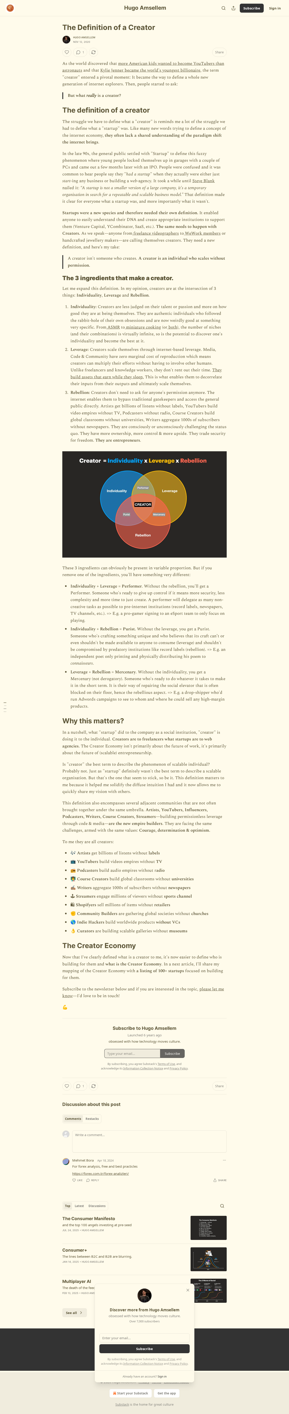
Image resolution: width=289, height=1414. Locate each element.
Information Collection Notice (143, 1364)
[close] (187, 1290)
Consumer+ (74, 1250)
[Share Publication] (233, 8)
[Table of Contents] (5, 707)
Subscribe (251, 8)
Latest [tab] (79, 1206)
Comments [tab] (73, 1119)
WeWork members (202, 233)
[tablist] (81, 1118)
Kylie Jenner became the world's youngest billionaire (150, 70)
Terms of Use (166, 1359)
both (172, 327)
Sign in (275, 8)
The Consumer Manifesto (88, 1218)
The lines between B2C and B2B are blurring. (97, 1256)
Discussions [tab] (97, 1206)
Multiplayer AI (76, 1281)
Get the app (167, 1393)
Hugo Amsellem (84, 37)
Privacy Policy (179, 1364)
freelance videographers (155, 233)
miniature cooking (143, 327)
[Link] (56, 110)
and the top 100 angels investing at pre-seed (97, 1225)
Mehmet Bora (83, 1160)
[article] (144, 1228)
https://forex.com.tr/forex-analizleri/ (100, 1173)
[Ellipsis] (224, 1160)
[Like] (66, 52)
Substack (122, 1404)
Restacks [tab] (92, 1119)
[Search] (223, 8)
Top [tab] (67, 1206)
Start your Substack (132, 1393)
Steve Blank (203, 181)
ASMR (113, 327)
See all (71, 1312)
